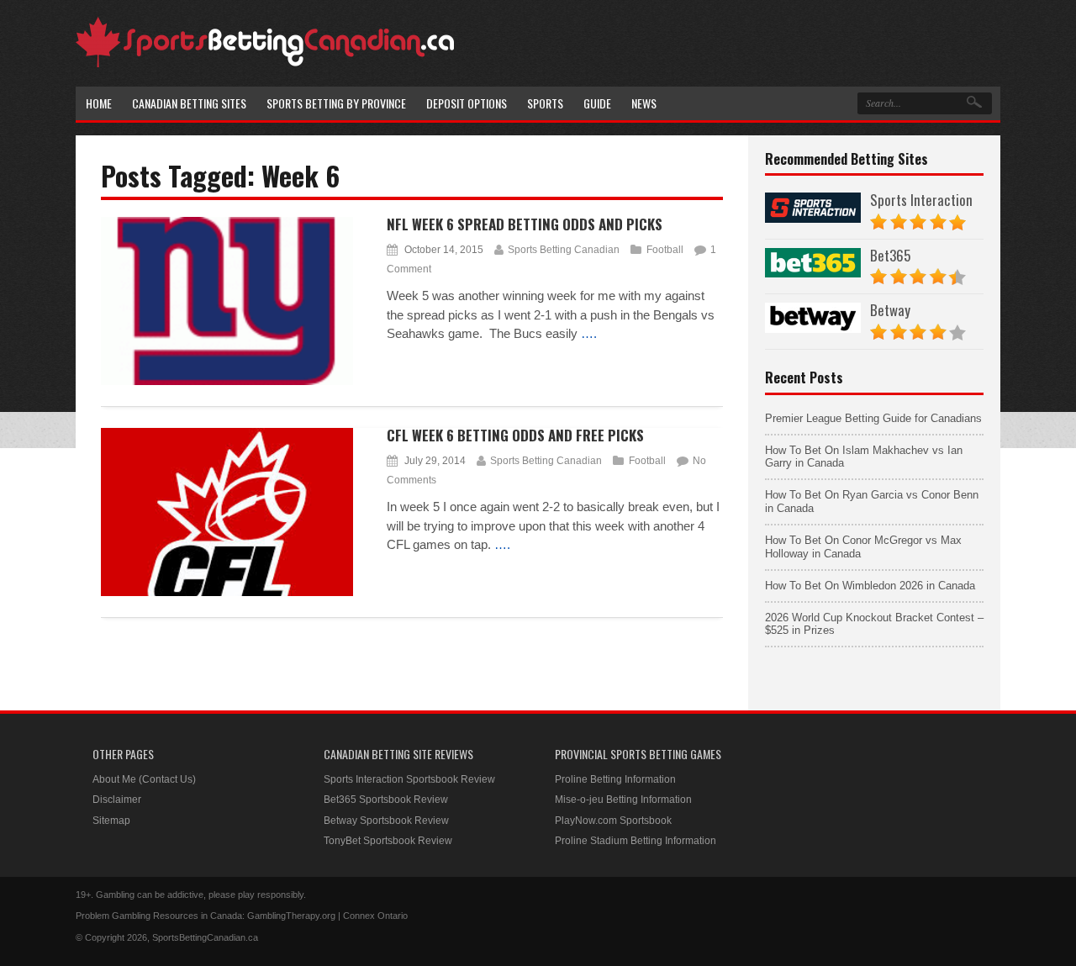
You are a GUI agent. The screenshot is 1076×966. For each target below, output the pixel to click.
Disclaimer (116, 799)
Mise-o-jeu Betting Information (623, 799)
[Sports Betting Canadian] (265, 64)
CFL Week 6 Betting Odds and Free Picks (515, 435)
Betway (890, 309)
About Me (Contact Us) (144, 779)
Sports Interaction (921, 199)
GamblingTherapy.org (291, 916)
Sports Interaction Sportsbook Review (409, 779)
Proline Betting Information (615, 779)
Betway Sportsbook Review (386, 820)
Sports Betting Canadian (564, 250)
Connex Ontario (375, 916)
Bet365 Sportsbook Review (386, 799)
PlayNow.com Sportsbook (613, 820)
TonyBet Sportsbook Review (388, 841)
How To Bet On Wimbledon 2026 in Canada (870, 585)
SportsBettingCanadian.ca (205, 937)
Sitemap (111, 820)
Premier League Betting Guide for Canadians (873, 418)
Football (664, 250)
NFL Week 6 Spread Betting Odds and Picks (524, 224)
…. (589, 333)
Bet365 (890, 255)
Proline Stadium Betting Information (635, 841)
